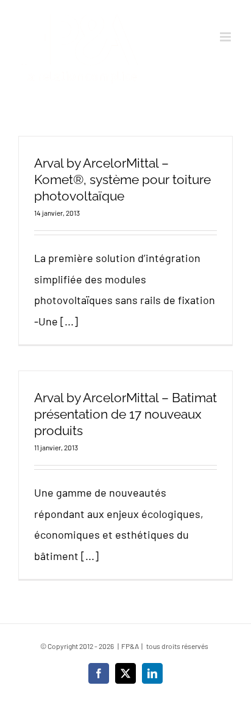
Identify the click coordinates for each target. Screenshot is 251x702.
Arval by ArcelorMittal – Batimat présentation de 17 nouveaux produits (125, 414)
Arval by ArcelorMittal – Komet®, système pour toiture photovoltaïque (122, 179)
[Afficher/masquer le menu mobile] (226, 36)
